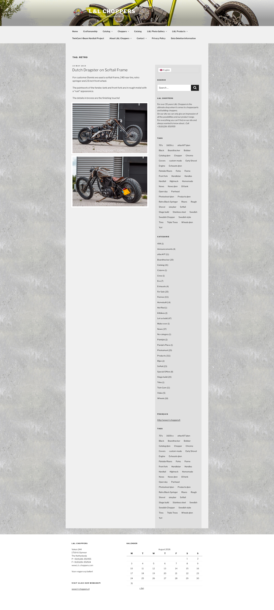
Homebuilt (162, 302)
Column (160, 270)
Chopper (178, 155)
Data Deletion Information (183, 38)
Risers (184, 201)
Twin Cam (161, 387)
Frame (187, 171)
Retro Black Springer (168, 201)
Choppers (122, 31)
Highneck (174, 181)
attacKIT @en (184, 145)
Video (160, 393)
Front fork (163, 176)
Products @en (184, 196)
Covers (162, 160)
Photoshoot (162, 350)
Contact (140, 38)
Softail (183, 207)
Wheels (160, 398)
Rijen (159, 361)
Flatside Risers (165, 171)
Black (161, 150)
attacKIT (161, 254)
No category (163, 334)
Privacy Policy (159, 38)
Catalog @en (164, 155)
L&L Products (178, 31)
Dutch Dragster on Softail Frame (100, 70)
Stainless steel (179, 212)
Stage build (164, 212)
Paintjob (161, 339)
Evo (159, 281)
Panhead (175, 191)
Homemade (187, 181)
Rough (194, 201)
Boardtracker (174, 150)
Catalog (106, 31)
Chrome (189, 155)
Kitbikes (161, 313)
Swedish (193, 212)
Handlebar (176, 176)
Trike (159, 382)
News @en (173, 186)
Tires (161, 222)
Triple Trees (172, 222)
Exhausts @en (175, 166)
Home (75, 31)
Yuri (160, 227)
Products (161, 355)
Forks (178, 171)
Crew (159, 275)
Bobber (187, 150)
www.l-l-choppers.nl (80, 589)
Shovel (162, 207)
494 (159, 243)
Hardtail (162, 181)
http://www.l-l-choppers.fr (168, 420)
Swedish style (185, 217)
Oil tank (184, 186)
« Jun (141, 588)
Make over (162, 323)
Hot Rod (161, 307)
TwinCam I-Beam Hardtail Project (88, 38)
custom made (175, 160)
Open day (163, 191)
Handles (188, 176)
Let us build (162, 318)
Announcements (165, 249)
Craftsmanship (90, 31)
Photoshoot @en (166, 196)
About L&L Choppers (119, 38)
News (161, 186)
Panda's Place (163, 345)
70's (161, 145)
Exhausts (161, 286)
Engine (162, 166)
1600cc (170, 145)
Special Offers (163, 371)
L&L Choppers (112, 11)
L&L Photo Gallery (156, 31)
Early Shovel (191, 160)
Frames (160, 297)
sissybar (172, 207)
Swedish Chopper (167, 217)
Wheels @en (187, 222)
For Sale (161, 291)
